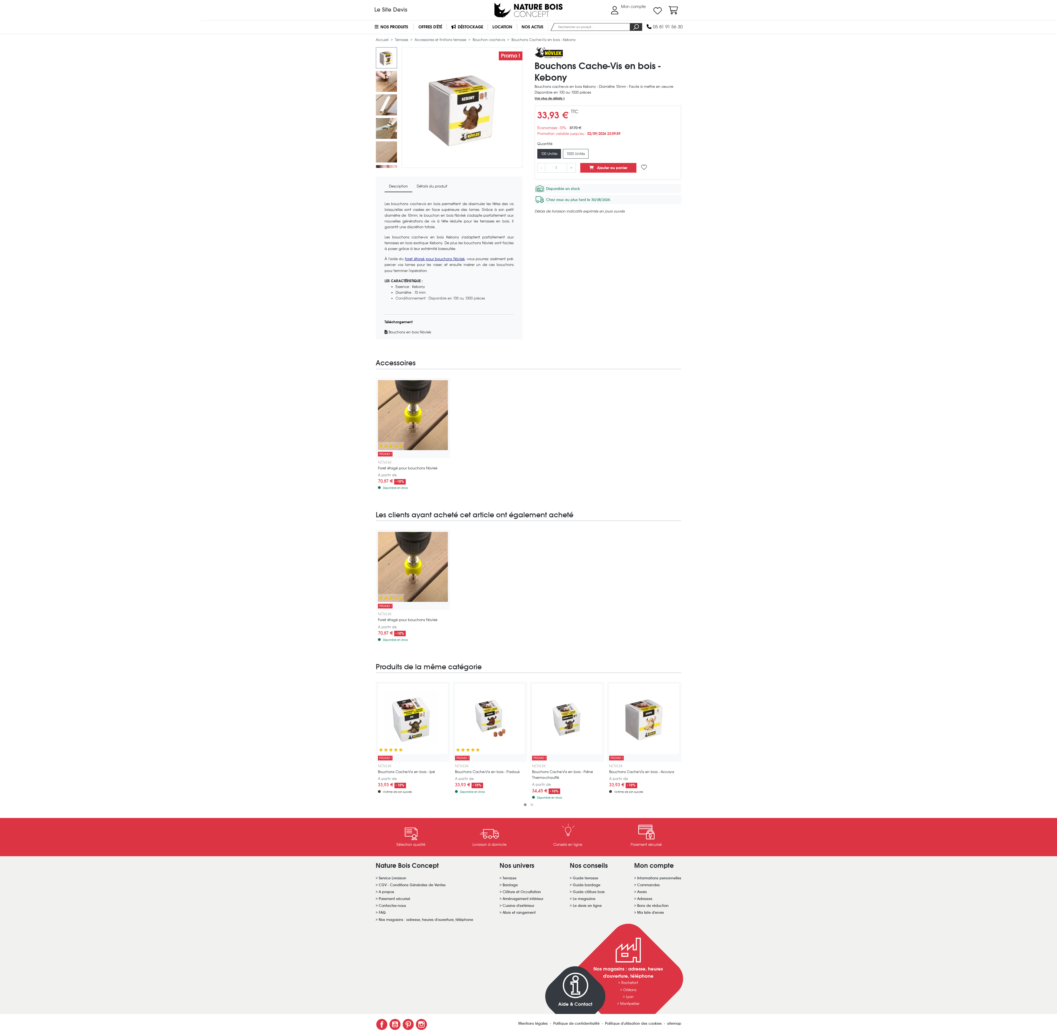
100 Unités (549, 153)
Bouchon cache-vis (489, 39)
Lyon (630, 996)
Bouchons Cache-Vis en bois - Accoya (641, 771)
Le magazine (584, 898)
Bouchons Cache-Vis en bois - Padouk (487, 771)
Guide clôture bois (589, 892)
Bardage (510, 885)
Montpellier (629, 1003)
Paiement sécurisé (394, 898)
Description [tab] (398, 186)
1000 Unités (575, 153)
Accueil (383, 39)
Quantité (544, 144)
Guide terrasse (585, 878)
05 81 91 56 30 (667, 27)
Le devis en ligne (587, 905)
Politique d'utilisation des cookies (634, 1023)
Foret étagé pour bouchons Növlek (407, 468)
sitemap (674, 1023)
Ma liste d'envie (650, 912)
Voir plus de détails (549, 98)
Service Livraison (392, 878)
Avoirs (642, 892)
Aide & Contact (575, 1004)
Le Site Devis (390, 9)
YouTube (395, 1024)
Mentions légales (533, 1023)
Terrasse (402, 39)
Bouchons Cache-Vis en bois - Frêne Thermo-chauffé (562, 774)
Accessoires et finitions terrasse (441, 39)
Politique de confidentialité (577, 1023)
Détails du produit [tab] (432, 186)
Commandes (648, 885)
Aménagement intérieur (523, 898)
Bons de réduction (653, 905)
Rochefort (629, 982)
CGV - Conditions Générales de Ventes (412, 885)
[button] (525, 804)
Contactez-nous (392, 905)
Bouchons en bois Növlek (409, 332)
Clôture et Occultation (522, 892)
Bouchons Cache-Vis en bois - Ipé (406, 771)
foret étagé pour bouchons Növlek (435, 259)
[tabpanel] (449, 268)
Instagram (421, 1024)
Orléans (629, 990)
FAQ (382, 912)
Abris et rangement (519, 912)
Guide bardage (586, 885)
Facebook (381, 1024)
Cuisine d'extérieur (518, 905)
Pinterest (408, 1024)
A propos (386, 892)
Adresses (644, 898)
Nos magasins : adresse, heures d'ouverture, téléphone (426, 919)
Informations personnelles (659, 878)
